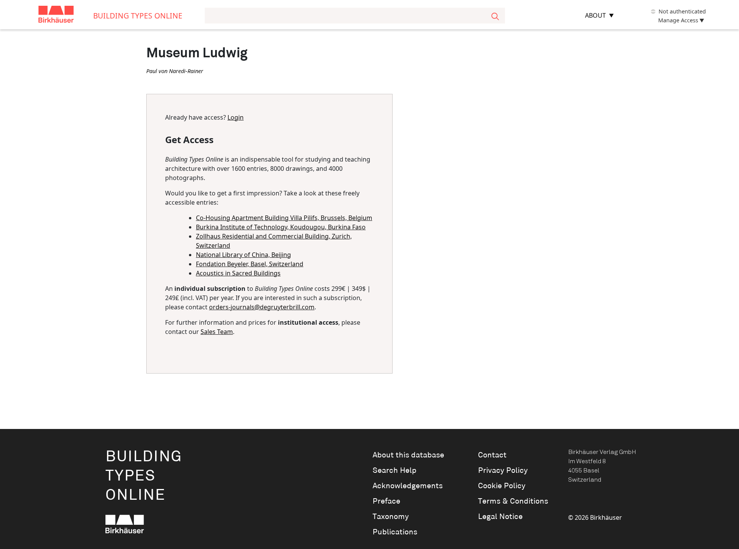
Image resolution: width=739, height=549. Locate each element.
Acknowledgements (408, 485)
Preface (386, 501)
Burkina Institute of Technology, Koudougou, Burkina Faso (281, 227)
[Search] (495, 15)
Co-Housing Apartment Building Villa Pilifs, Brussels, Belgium (284, 218)
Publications (395, 532)
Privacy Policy (503, 470)
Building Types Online (137, 15)
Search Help (394, 470)
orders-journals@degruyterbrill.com (261, 307)
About (595, 15)
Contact (492, 455)
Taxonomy (391, 516)
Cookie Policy (501, 485)
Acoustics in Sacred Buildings (238, 273)
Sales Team (217, 331)
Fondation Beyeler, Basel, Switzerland (249, 264)
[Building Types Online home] (65, 15)
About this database (408, 455)
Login (235, 117)
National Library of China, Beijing (243, 254)
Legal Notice (500, 516)
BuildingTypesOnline (143, 476)
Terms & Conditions (513, 501)
